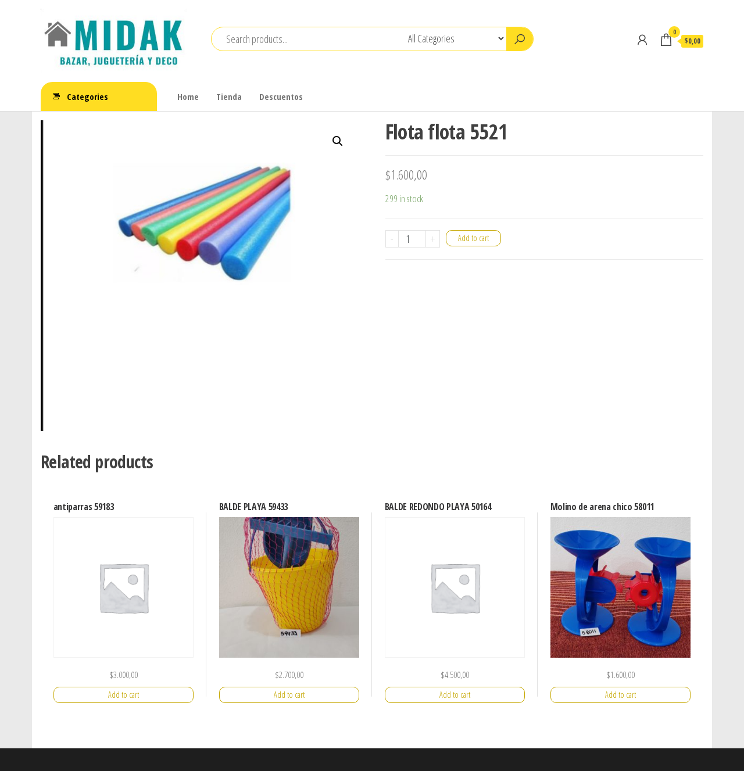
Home (188, 96)
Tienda (229, 96)
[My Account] (642, 39)
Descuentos (281, 96)
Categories (87, 96)
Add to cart (473, 237)
